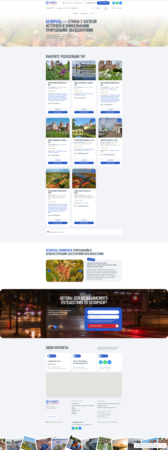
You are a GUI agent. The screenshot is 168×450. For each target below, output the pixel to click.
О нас (93, 8)
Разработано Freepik (51, 416)
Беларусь (92, 13)
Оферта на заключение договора (106, 407)
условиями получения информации (105, 320)
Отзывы (98, 8)
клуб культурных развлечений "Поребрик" (83, 405)
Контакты (119, 8)
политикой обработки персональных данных (101, 321)
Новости (113, 8)
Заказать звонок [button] (103, 3)
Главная (75, 13)
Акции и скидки (105, 9)
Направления (49, 8)
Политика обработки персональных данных (109, 403)
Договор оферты (101, 405)
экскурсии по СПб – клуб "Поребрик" (67, 8)
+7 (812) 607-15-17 (91, 3)
